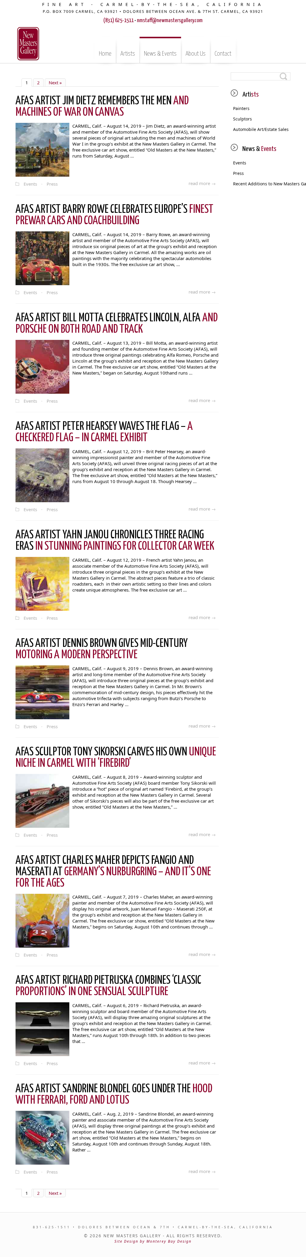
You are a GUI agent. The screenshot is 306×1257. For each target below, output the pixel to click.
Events (30, 184)
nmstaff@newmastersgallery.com (170, 20)
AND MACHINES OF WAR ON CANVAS (102, 107)
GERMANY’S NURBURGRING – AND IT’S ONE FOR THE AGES (113, 872)
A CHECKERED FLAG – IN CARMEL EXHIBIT (104, 432)
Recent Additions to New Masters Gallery (261, 184)
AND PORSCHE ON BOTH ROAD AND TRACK (117, 324)
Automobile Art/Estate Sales (261, 129)
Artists (127, 54)
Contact (223, 54)
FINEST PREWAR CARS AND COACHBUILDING (114, 215)
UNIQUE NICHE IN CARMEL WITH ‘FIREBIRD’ (116, 758)
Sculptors (242, 119)
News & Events (160, 54)
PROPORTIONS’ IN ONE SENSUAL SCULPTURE (108, 986)
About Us (196, 54)
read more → (202, 183)
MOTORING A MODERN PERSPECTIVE (102, 649)
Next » (55, 82)
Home (105, 54)
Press (52, 184)
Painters (241, 108)
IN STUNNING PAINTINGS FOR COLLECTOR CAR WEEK (115, 541)
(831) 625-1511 (118, 20)
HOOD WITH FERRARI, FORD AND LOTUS (114, 1095)
